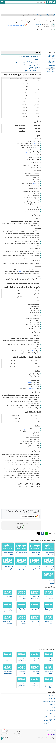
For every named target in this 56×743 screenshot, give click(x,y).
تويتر (38, 533)
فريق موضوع (6, 737)
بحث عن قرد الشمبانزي (49, 723)
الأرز (34, 143)
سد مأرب (53, 707)
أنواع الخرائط (52, 714)
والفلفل (34, 183)
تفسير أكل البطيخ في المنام (48, 720)
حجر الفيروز (52, 704)
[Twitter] (51, 731)
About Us (20, 737)
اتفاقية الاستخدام (5, 734)
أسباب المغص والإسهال (49, 701)
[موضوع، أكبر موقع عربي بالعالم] (51, 2)
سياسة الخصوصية (18, 734)
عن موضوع (19, 731)
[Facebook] (54, 731)
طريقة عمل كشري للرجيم (51, 62)
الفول (31, 351)
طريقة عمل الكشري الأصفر (51, 71)
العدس (28, 152)
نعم (23, 527)
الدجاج (29, 382)
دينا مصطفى (38, 24)
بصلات (35, 378)
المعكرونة (31, 388)
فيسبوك (42, 533)
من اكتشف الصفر (50, 711)
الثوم (20, 271)
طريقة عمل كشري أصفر (52, 66)
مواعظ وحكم (52, 698)
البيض (25, 429)
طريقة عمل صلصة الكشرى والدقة (51, 56)
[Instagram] (48, 731)
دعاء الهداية (52, 695)
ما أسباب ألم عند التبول (49, 717)
